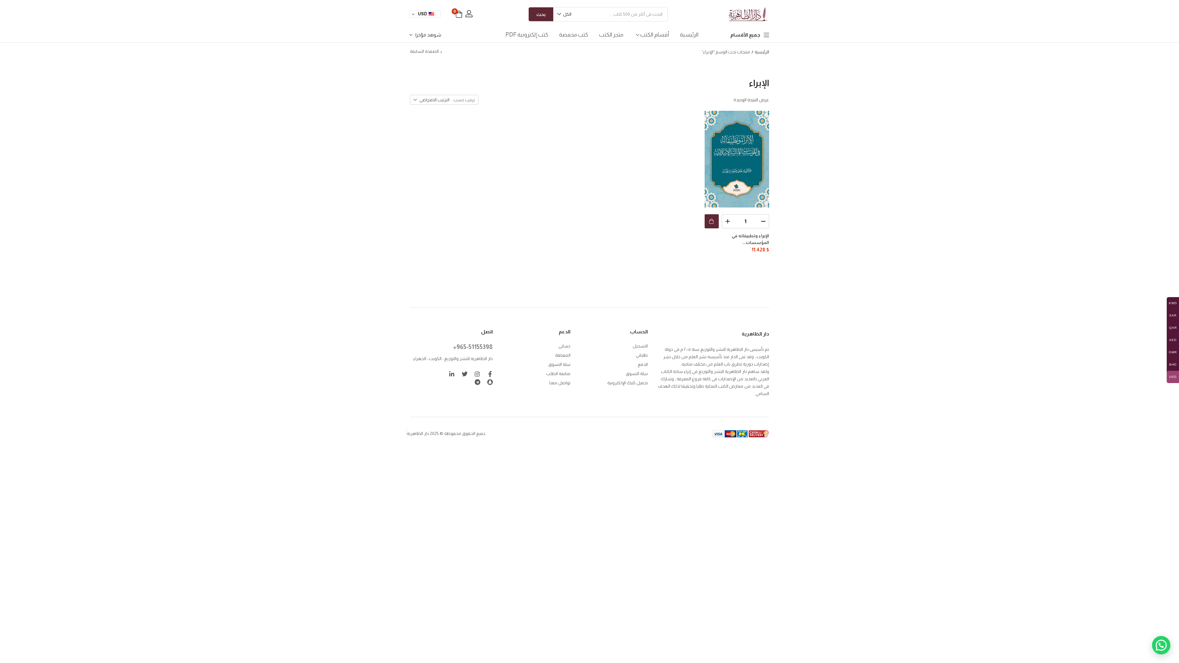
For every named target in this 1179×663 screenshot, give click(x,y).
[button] (564, 14)
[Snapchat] (490, 382)
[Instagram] (477, 374)
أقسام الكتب (654, 35)
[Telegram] (477, 382)
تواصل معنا (559, 382)
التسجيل (640, 345)
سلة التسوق (637, 373)
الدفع (643, 364)
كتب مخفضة (573, 35)
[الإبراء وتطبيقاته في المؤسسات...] (737, 159)
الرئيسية (689, 35)
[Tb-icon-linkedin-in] (452, 374)
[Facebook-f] (490, 374)
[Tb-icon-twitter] (465, 374)
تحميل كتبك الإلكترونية (627, 382)
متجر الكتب (611, 35)
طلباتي (642, 355)
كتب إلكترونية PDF (526, 35)
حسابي (564, 345)
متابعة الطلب (558, 373)
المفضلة (562, 355)
